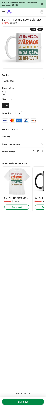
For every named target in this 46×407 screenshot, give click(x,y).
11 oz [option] (6, 105)
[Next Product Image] (40, 47)
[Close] (42, 4)
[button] (23, 129)
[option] (4, 93)
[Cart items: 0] (42, 12)
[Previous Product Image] (5, 47)
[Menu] (4, 12)
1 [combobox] (15, 113)
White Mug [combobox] (9, 81)
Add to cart (17, 207)
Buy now (23, 401)
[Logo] (17, 12)
